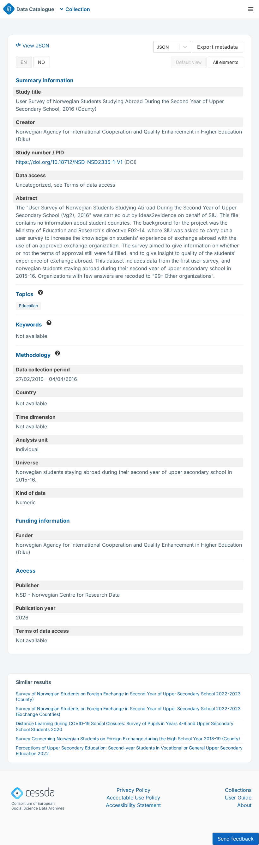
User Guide (238, 797)
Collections (238, 790)
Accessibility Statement (133, 805)
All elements (225, 62)
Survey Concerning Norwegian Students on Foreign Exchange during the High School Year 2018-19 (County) (128, 738)
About (244, 805)
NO (41, 62)
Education (28, 305)
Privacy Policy (133, 790)
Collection (77, 9)
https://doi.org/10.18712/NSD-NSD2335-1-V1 (69, 162)
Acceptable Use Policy (133, 797)
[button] (251, 9)
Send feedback (236, 839)
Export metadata (217, 47)
